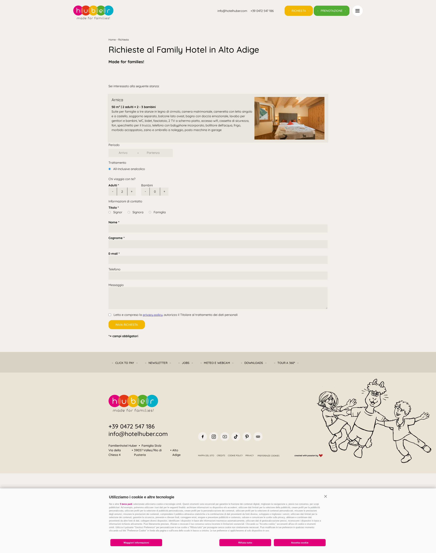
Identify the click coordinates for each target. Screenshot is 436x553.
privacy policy (152, 315)
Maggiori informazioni (136, 542)
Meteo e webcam (217, 363)
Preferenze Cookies (268, 455)
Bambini (147, 185)
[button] (325, 496)
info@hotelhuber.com (138, 433)
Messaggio (116, 285)
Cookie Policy (235, 455)
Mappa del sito (206, 455)
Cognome (115, 238)
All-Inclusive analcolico (129, 169)
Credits (221, 455)
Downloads (253, 363)
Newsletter (158, 363)
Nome (112, 222)
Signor (117, 212)
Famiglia (160, 212)
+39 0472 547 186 (131, 426)
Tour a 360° (286, 363)
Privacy (249, 455)
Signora (138, 212)
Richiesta (299, 10)
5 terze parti (126, 504)
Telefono (114, 269)
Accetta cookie (299, 542)
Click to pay (124, 363)
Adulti (112, 185)
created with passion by (306, 455)
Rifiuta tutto (245, 542)
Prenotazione (331, 10)
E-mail (113, 254)
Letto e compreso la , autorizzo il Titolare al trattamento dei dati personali (176, 315)
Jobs (186, 363)
